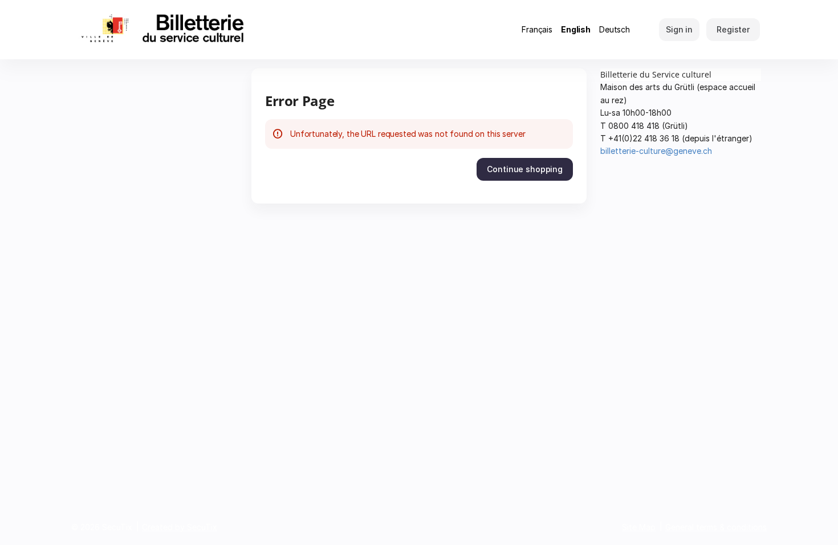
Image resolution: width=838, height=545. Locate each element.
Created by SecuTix (179, 527)
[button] (525, 169)
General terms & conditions (716, 527)
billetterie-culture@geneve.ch (656, 151)
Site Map (639, 527)
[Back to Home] (185, 29)
